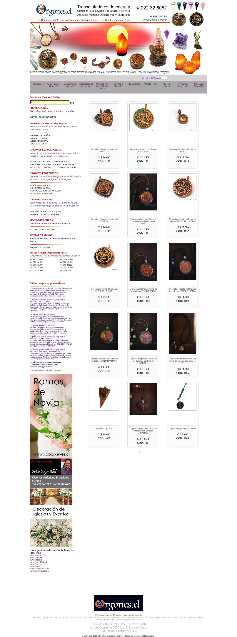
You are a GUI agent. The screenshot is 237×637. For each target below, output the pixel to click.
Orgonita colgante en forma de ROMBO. (104, 220)
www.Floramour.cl (38, 555)
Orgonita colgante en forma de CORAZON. (104, 150)
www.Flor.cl (35, 566)
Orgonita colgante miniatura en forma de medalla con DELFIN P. (182, 361)
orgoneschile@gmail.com (41, 366)
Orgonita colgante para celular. (182, 428)
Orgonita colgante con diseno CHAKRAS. (143, 150)
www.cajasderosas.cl (39, 569)
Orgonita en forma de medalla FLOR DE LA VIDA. (104, 290)
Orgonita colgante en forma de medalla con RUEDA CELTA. (143, 290)
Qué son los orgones (132, 615)
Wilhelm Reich (150, 84)
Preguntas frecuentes (183, 85)
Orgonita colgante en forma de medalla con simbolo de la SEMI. (143, 221)
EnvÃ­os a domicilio (118, 85)
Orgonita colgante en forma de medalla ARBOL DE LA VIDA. (182, 220)
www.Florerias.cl (37, 564)
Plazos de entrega (167, 85)
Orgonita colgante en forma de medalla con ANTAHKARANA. (104, 360)
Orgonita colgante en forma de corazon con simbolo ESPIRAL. (143, 430)
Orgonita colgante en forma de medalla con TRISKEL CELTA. (182, 290)
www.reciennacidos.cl (39, 571)
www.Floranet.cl (37, 557)
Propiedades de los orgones (86, 85)
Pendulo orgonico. (104, 428)
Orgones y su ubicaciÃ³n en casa (102, 86)
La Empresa (134, 84)
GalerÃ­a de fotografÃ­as (199, 85)
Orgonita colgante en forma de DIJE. (182, 150)
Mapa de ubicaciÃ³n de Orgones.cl (47, 370)
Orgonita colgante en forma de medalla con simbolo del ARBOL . (143, 361)
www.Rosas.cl (36, 560)
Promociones (38, 84)
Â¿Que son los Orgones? (54, 85)
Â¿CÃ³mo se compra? (70, 85)
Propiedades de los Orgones (108, 615)
